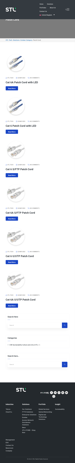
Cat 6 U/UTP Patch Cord (20, 256)
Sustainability (59, 409)
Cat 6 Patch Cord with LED (21, 125)
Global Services (44, 409)
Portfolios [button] (43, 8)
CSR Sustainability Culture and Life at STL (23, 345)
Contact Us (43, 11)
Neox (24, 427)
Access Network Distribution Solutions (28, 422)
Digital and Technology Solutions (43, 417)
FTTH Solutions (27, 412)
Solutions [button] (50, 4)
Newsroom (9, 448)
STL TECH (10, 78)
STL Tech (35, 459)
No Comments (34, 78)
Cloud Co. (9, 412)
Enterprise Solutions (29, 415)
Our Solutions (27, 409)
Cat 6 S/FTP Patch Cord (19, 169)
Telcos (8, 409)
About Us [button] (53, 8)
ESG (7, 442)
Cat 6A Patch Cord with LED (22, 82)
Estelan (24, 417)
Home (41, 4)
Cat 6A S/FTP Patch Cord (20, 212)
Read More (12, 88)
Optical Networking (45, 412)
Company (9, 451)
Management (10, 440)
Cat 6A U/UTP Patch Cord (20, 299)
